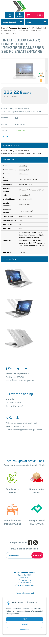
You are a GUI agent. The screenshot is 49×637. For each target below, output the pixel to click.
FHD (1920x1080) (26, 211)
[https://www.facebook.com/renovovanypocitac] (30, 542)
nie (20, 224)
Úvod (3, 28)
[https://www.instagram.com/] (36, 542)
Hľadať (10, 16)
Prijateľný (23, 165)
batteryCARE (24, 169)
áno (20, 228)
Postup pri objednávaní (24, 593)
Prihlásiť (20, 16)
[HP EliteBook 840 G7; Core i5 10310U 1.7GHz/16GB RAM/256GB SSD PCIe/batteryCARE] (24, 71)
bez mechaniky (25, 204)
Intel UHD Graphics (26, 199)
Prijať (24, 619)
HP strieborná (24, 195)
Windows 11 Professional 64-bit (31, 189)
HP (16, 117)
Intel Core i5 (23, 173)
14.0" (21, 220)
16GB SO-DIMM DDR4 (28, 179)
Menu (29, 22)
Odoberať (37, 555)
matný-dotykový (25, 216)
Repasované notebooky (18, 28)
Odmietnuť (24, 629)
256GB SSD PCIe (25, 184)
